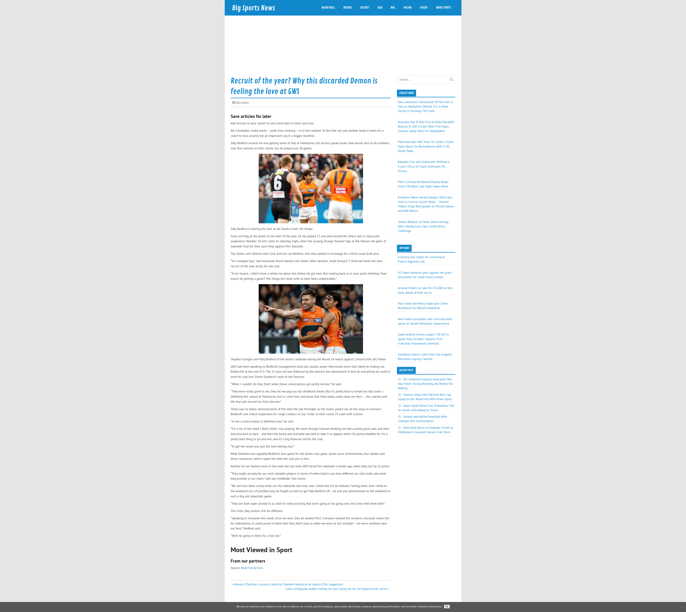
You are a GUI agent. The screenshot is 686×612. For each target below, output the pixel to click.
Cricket (364, 7)
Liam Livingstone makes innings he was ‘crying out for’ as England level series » (337, 589)
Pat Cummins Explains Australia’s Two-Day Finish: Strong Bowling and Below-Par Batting (425, 383)
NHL (393, 7)
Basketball (328, 7)
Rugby (423, 7)
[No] (681, 607)
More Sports (443, 7)
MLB (380, 7)
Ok (446, 606)
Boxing (347, 7)
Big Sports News (253, 8)
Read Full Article (252, 568)
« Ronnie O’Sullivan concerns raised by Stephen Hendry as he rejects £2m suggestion (287, 584)
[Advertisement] (343, 48)
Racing (408, 7)
